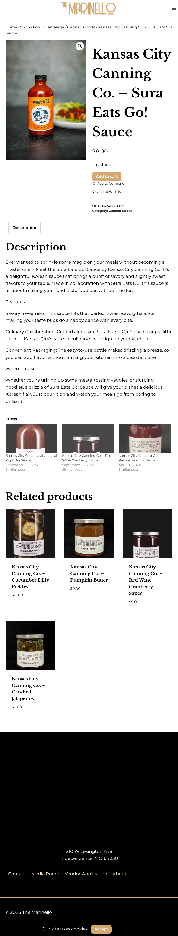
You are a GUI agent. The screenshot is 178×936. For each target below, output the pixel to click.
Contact (17, 874)
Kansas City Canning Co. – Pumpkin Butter (89, 573)
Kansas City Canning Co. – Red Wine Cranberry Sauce (146, 580)
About (120, 874)
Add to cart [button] (25, 609)
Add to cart (107, 176)
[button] (80, 46)
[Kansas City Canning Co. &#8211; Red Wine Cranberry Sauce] (88, 438)
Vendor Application (86, 874)
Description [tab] (24, 227)
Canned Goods (120, 211)
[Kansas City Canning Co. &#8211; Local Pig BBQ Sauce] (31, 438)
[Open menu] (173, 8)
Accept (101, 929)
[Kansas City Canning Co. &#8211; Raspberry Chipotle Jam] (145, 438)
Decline (126, 929)
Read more (82, 602)
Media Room (45, 874)
